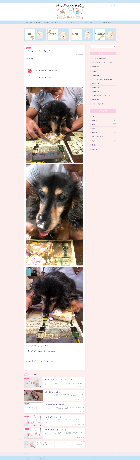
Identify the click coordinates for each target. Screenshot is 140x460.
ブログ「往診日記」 (70, 22)
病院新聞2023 (95, 75)
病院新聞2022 (95, 71)
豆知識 (103, 145)
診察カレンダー (96, 83)
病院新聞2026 (95, 100)
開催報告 (103, 149)
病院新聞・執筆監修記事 (51, 22)
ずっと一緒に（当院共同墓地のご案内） (103, 79)
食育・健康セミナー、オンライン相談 (102, 62)
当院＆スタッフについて (33, 22)
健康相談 (103, 120)
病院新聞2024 (95, 87)
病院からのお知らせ (103, 136)
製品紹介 (103, 141)
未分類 (103, 128)
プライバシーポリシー (30, 458)
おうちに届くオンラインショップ (101, 95)
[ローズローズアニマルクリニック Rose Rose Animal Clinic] (70, 19)
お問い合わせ (107, 22)
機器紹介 (103, 132)
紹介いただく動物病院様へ (99, 58)
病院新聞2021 (95, 67)
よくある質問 (88, 22)
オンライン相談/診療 (97, 104)
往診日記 (29, 48)
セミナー (103, 116)
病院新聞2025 (95, 91)
